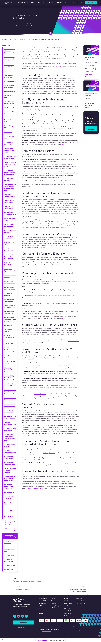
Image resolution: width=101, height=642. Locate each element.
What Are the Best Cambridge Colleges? (9, 463)
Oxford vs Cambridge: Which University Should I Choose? (10, 478)
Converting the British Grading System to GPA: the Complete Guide (10, 187)
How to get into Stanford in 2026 (29, 39)
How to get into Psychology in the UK (9, 270)
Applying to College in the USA (10, 503)
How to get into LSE (9, 492)
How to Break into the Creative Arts (9, 237)
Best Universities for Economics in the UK (9, 312)
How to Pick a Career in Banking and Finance (10, 405)
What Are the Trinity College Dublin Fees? (9, 336)
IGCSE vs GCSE (8, 132)
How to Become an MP (10, 71)
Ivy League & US (42, 603)
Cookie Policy (67, 615)
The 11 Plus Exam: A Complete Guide (9, 207)
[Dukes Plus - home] (9, 2)
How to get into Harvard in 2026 (8, 509)
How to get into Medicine (8, 330)
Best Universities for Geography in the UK (9, 282)
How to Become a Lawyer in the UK (8, 411)
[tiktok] (22, 616)
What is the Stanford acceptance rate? (10, 530)
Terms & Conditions (68, 610)
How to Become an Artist (9, 137)
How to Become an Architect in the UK (9, 102)
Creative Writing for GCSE (9, 127)
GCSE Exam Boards (9, 107)
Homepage (5, 39)
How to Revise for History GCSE (8, 96)
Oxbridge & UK (42, 601)
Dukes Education (68, 603)
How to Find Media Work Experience (9, 86)
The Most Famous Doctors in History (8, 264)
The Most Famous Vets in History (10, 243)
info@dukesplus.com (18, 611)
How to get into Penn (9, 569)
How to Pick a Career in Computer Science (10, 399)
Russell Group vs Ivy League (9, 219)
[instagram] (18, 616)
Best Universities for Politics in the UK (9, 300)
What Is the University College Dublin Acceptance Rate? (10, 392)
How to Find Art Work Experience (9, 112)
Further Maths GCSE (9, 91)
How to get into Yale (9, 555)
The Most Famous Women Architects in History (9, 150)
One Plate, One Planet (49, 453)
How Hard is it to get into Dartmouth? (9, 342)
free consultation (57, 66)
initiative (48, 463)
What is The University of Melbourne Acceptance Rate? (10, 51)
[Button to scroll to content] (50, 33)
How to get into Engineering (8, 294)
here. (63, 144)
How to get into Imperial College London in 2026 (8, 486)
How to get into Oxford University (10, 445)
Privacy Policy (67, 613)
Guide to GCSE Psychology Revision (9, 195)
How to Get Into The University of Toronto (9, 385)
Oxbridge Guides (80, 601)
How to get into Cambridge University (10, 451)
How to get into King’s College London (9, 497)
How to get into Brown (10, 565)
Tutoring (41, 613)
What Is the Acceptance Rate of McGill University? (9, 349)
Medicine (41, 606)
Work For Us (67, 608)
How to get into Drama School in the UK (10, 429)
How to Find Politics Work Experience (9, 225)
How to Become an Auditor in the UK (9, 249)
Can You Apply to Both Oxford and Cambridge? (10, 470)
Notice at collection (42, 640)
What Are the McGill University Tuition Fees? (10, 362)
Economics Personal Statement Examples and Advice (9, 59)
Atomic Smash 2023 (46, 631)
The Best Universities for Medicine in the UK (10, 306)
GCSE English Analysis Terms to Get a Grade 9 (10, 417)
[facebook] (14, 616)
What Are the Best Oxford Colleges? (9, 457)
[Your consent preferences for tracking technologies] (2, 639)
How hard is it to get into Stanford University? (10, 522)
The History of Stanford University (10, 536)
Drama (40, 610)
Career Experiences (56, 601)
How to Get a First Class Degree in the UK (10, 213)
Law (40, 608)
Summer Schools (55, 603)
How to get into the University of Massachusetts (9, 543)
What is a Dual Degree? (10, 81)
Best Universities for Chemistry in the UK (9, 288)
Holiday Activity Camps (55, 606)
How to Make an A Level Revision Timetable (10, 157)
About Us (66, 601)
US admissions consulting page (34, 488)
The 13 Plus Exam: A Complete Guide (9, 76)
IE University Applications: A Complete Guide (8, 369)
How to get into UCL (9, 325)
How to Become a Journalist (8, 179)
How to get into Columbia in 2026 (8, 560)
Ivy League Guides (80, 603)
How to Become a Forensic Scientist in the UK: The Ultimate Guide (9, 437)
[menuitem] (44, 601)
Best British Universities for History (10, 276)
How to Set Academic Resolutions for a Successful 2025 (9, 256)
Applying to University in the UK (10, 231)
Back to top (84, 631)
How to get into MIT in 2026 (9, 550)
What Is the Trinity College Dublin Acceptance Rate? (9, 377)
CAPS (51, 433)
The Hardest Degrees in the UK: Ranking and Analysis (10, 164)
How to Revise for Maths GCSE (8, 143)
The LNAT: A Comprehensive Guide (10, 423)
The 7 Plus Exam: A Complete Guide (9, 201)
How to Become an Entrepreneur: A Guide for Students (10, 319)
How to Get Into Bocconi (8, 356)
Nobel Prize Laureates (40, 394)
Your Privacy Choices (55, 640)
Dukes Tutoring (67, 606)
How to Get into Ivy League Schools (9, 66)
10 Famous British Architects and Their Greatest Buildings (9, 172)
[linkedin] (26, 616)
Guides (14, 39)
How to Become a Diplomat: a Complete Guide (9, 119)
